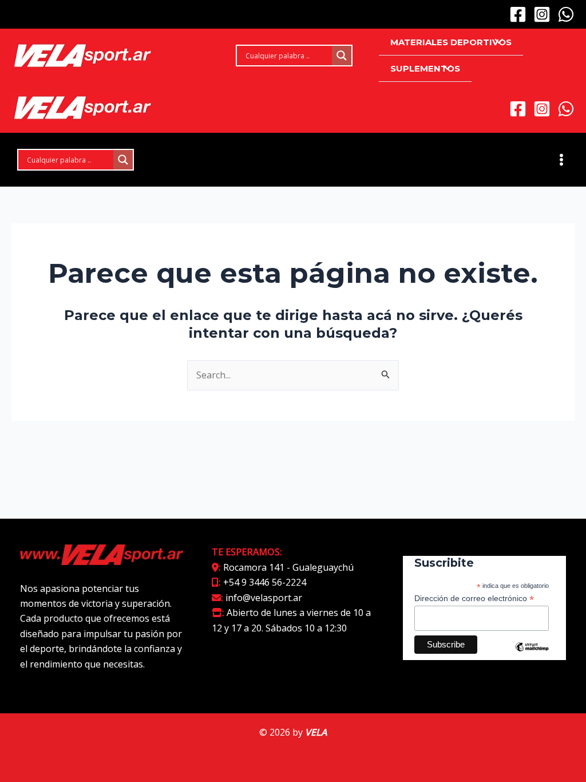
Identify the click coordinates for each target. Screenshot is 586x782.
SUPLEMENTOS (425, 68)
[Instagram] (542, 14)
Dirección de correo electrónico (474, 598)
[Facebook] (517, 14)
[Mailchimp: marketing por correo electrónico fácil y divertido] (532, 655)
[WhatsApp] (566, 14)
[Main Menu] (561, 160)
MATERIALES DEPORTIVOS (451, 42)
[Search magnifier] (341, 55)
